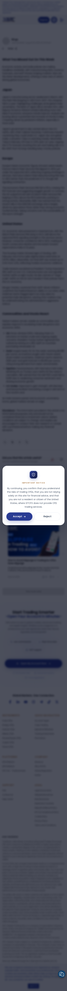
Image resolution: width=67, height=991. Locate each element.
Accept (17, 516)
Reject (47, 516)
